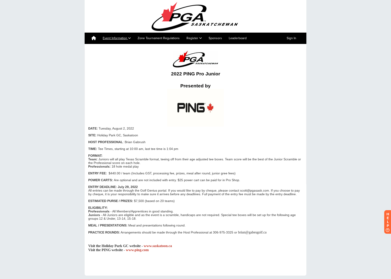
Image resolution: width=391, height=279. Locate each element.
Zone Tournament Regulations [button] (159, 38)
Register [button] (192, 38)
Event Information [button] (115, 38)
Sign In (291, 38)
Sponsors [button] (215, 38)
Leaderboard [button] (238, 38)
